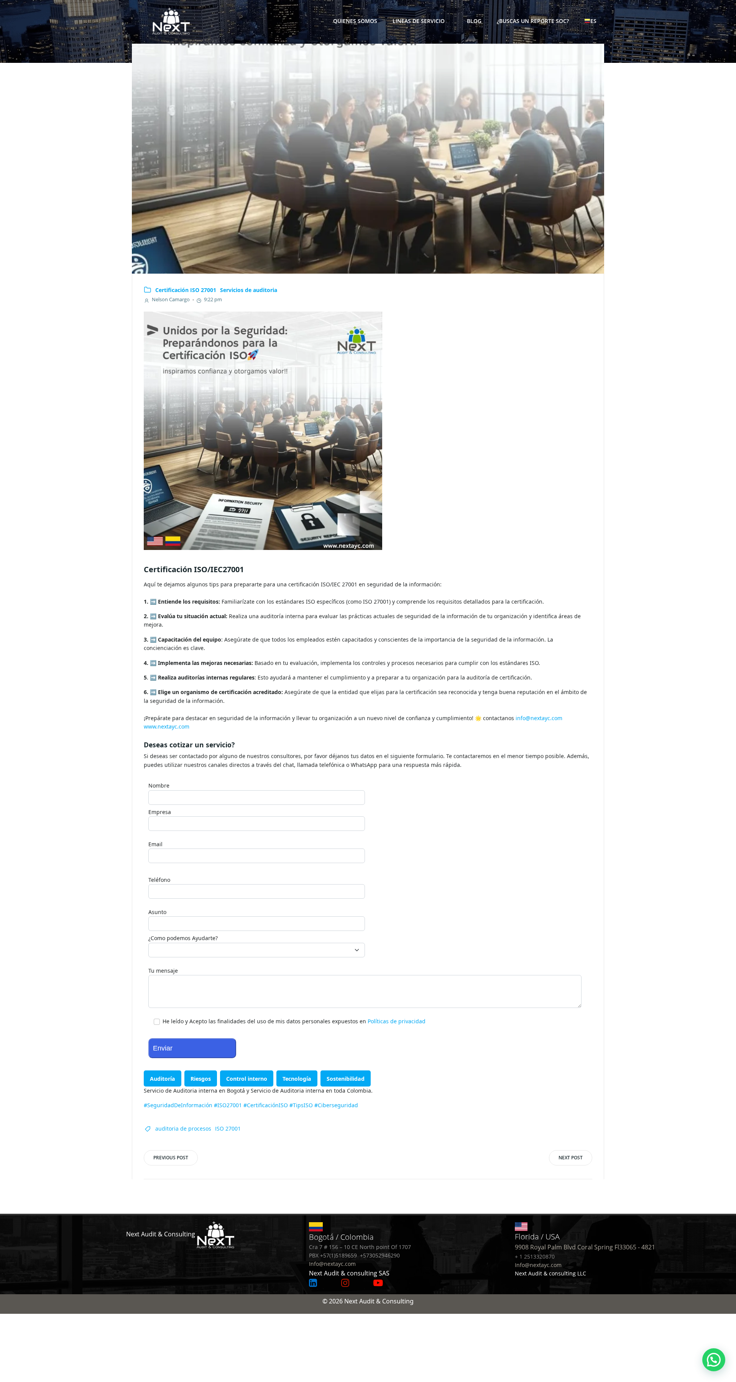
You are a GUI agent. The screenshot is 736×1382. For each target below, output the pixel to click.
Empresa (159, 812)
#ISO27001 (228, 1105)
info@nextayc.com (539, 718)
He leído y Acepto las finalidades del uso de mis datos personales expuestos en (293, 1021)
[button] (713, 1359)
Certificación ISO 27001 (185, 290)
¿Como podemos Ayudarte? (183, 938)
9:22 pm (213, 299)
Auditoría (162, 1078)
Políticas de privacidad (397, 1021)
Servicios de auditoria (248, 290)
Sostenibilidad (346, 1078)
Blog (474, 21)
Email (155, 844)
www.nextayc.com (166, 726)
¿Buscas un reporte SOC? (533, 21)
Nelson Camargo (171, 299)
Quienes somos (355, 21)
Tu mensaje (163, 970)
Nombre (158, 785)
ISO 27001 (228, 1128)
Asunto (157, 912)
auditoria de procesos (183, 1128)
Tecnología (297, 1078)
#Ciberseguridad (336, 1105)
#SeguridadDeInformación (178, 1105)
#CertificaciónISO (265, 1105)
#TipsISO (301, 1105)
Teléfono (159, 879)
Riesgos (201, 1078)
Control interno (246, 1078)
